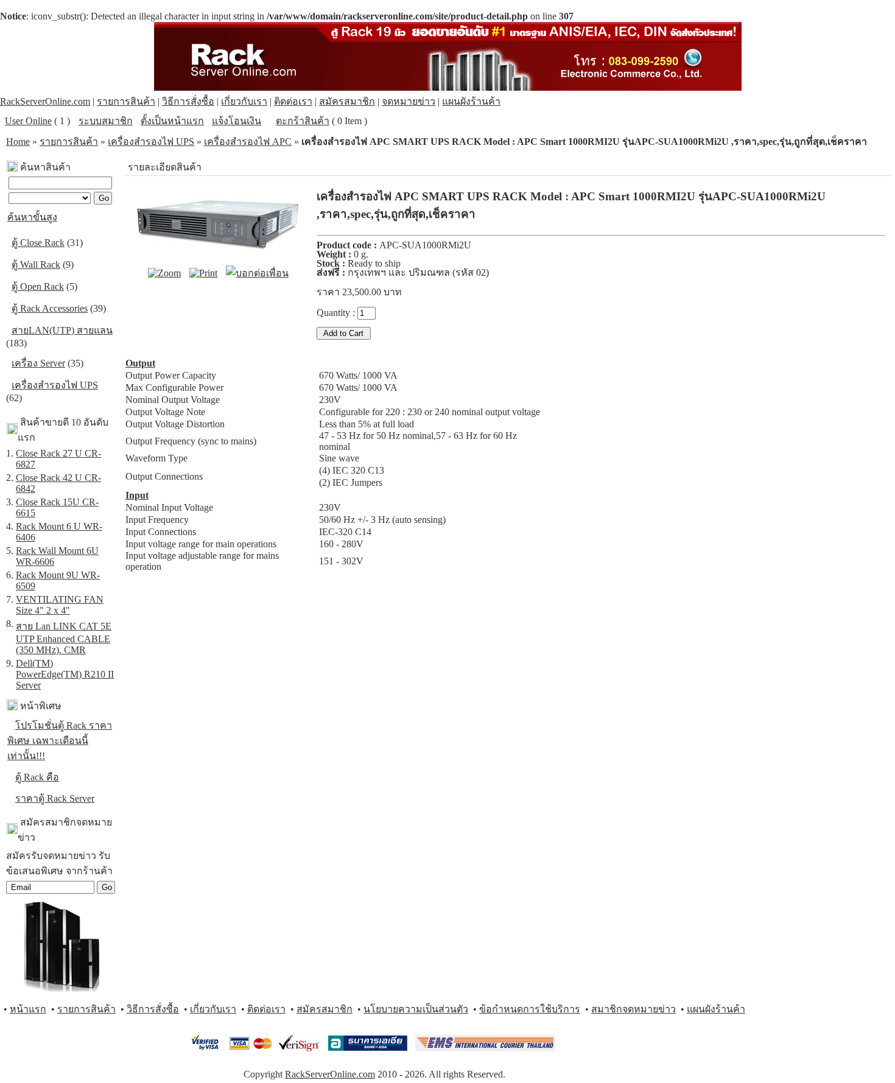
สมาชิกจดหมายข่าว (633, 1009)
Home (18, 141)
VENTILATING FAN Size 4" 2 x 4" (60, 604)
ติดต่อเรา (293, 101)
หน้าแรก (28, 1009)
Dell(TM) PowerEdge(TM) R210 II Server (65, 674)
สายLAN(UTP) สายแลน (62, 330)
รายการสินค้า (126, 101)
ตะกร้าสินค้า (302, 121)
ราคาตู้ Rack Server (54, 798)
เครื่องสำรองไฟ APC (248, 141)
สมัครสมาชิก (347, 101)
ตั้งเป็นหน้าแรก (172, 121)
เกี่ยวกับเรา (244, 101)
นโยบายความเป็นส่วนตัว (415, 1009)
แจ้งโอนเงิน (236, 121)
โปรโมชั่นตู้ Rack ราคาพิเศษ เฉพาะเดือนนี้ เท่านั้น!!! (59, 740)
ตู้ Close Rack (38, 242)
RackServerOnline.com (45, 101)
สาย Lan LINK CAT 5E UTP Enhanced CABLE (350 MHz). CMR (63, 638)
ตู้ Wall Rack (36, 264)
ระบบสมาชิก (106, 121)
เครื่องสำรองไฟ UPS (151, 141)
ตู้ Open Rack (38, 286)
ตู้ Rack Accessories (50, 308)
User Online (28, 121)
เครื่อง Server (38, 363)
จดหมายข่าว (408, 101)
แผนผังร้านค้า (471, 101)
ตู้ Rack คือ (37, 777)
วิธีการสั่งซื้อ (188, 101)
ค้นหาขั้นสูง (32, 217)
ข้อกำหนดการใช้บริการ (529, 1009)
